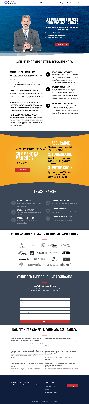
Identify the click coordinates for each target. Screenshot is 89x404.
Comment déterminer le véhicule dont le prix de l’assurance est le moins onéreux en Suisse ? (26, 339)
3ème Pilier (70, 3)
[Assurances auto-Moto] (13, 212)
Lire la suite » (13, 347)
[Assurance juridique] (48, 211)
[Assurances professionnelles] (48, 218)
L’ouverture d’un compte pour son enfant (58, 338)
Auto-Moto (42, 3)
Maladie (34, 3)
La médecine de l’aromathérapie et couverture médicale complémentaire (60, 364)
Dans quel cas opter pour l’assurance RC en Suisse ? (27, 364)
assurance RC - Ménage (60, 200)
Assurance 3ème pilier (25, 218)
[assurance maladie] (13, 203)
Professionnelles (80, 3)
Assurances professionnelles (63, 216)
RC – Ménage (60, 3)
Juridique (51, 3)
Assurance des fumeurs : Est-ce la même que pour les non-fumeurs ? (61, 352)
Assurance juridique (59, 208)
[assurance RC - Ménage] (48, 203)
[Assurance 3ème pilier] (13, 220)
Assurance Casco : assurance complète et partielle (27, 351)
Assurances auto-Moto (26, 210)
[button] (62, 44)
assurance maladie (24, 200)
